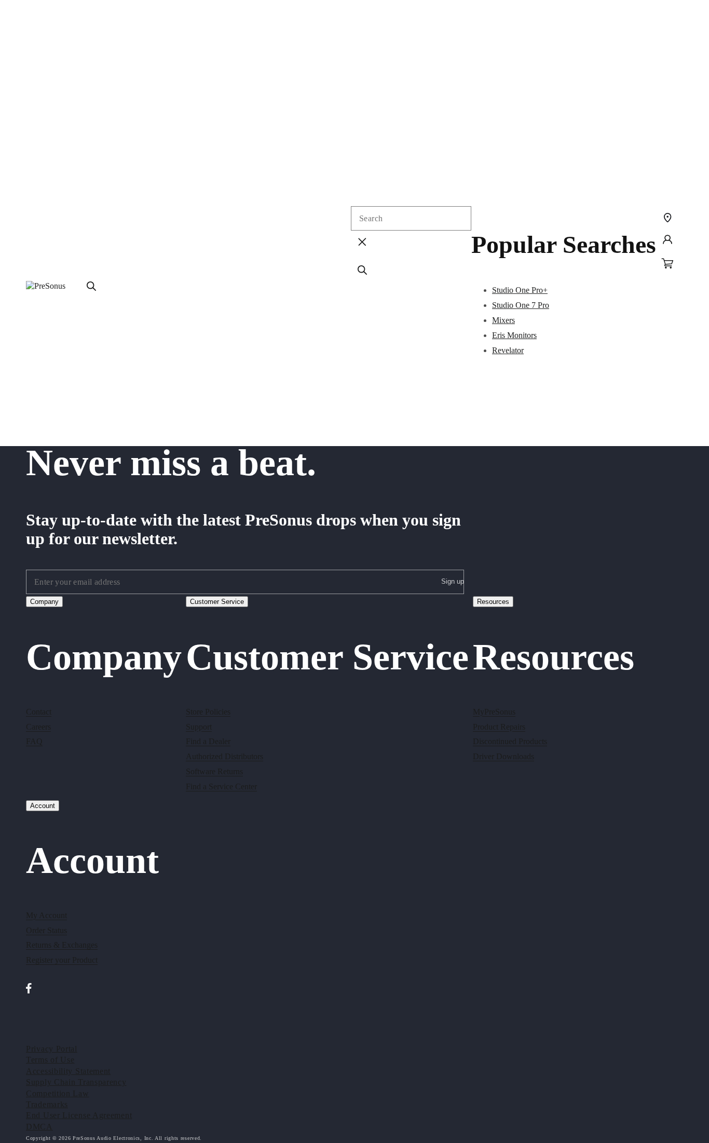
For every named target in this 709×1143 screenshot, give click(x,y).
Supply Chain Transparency (76, 1082)
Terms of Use (50, 1059)
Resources (493, 602)
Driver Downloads (503, 756)
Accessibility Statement (68, 1070)
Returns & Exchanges (62, 945)
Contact (38, 711)
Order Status (46, 930)
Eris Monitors (514, 335)
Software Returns (214, 771)
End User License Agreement (79, 1115)
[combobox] (411, 218)
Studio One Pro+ (520, 290)
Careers (38, 726)
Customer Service (217, 602)
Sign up (452, 581)
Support (199, 726)
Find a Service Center (221, 786)
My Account (46, 915)
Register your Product (62, 960)
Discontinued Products (510, 741)
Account (42, 806)
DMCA (39, 1126)
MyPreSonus (494, 711)
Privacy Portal (51, 1048)
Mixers (503, 320)
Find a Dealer (208, 741)
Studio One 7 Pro (520, 305)
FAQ (34, 741)
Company (44, 602)
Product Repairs (499, 726)
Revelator (508, 350)
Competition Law (57, 1092)
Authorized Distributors (224, 756)
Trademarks (47, 1103)
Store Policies (208, 711)
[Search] (91, 286)
